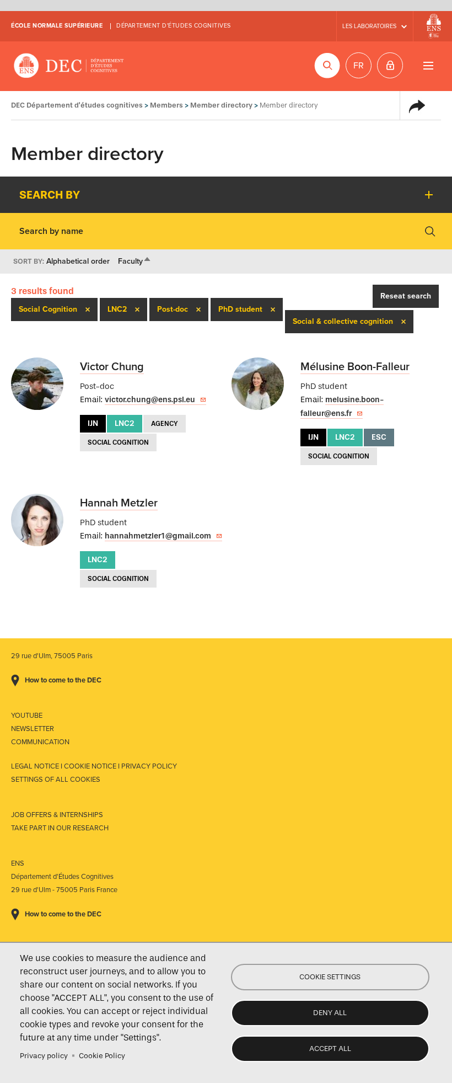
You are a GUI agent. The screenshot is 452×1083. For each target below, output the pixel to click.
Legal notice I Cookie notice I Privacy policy (94, 766)
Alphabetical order (78, 261)
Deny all (330, 1012)
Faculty (135, 261)
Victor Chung (112, 367)
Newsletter (32, 728)
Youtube (26, 715)
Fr (358, 65)
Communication (40, 742)
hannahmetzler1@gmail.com (158, 536)
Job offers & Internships (57, 814)
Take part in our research (60, 828)
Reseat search (405, 296)
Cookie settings (329, 976)
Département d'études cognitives (173, 25)
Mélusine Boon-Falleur (355, 367)
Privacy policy (44, 1055)
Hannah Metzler (119, 503)
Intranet (390, 65)
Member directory (221, 105)
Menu (428, 65)
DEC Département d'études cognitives (69, 66)
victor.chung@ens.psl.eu (150, 399)
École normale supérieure (57, 25)
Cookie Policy (102, 1055)
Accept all (330, 1048)
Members (166, 105)
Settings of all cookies (55, 779)
